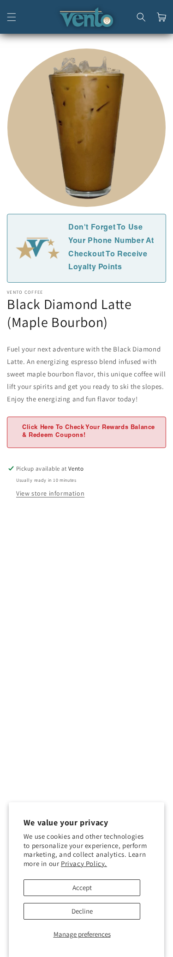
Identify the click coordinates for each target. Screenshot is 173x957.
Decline (82, 911)
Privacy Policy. (84, 863)
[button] (11, 17)
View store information (50, 493)
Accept (82, 887)
